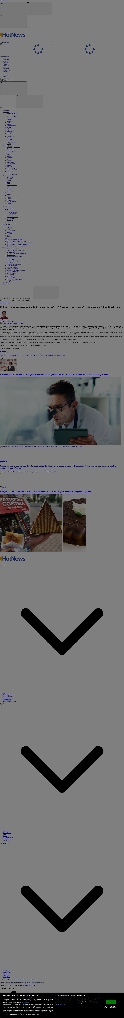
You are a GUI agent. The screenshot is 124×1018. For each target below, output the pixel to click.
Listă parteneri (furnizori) (60, 1004)
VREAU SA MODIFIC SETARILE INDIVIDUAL (110, 1007)
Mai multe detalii (25, 1002)
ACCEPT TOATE (110, 1002)
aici (34, 1010)
